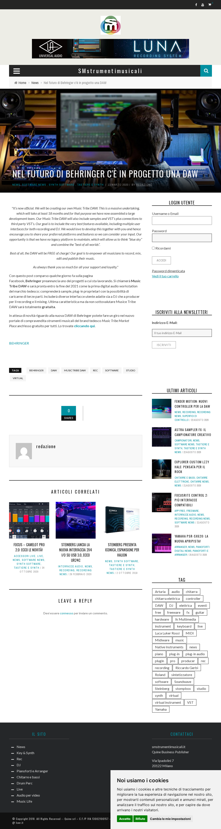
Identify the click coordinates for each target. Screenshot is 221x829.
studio (130, 370)
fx (187, 612)
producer (188, 661)
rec (95, 370)
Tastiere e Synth (90, 185)
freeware (173, 612)
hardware (162, 619)
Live (40, 556)
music (179, 640)
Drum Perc (25, 783)
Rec (19, 759)
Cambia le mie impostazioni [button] (170, 819)
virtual (18, 378)
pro (172, 661)
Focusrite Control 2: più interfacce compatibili (191, 500)
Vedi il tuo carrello (165, 276)
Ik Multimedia (185, 619)
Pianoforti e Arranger (32, 771)
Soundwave (182, 681)
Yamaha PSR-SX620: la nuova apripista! (191, 538)
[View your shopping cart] (210, 4)
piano (159, 654)
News (16, 185)
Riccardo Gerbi (186, 668)
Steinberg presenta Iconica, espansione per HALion (122, 550)
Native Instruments (169, 647)
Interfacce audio (70, 566)
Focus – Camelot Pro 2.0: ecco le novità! (29, 547)
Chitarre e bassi (185, 478)
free (158, 612)
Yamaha (161, 709)
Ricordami (163, 248)
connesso (66, 613)
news (193, 647)
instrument (163, 626)
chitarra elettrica (167, 598)
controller (193, 598)
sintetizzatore (181, 675)
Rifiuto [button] (140, 819)
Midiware (162, 640)
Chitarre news (199, 481)
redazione (144, 185)
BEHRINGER (19, 343)
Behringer (36, 370)
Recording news (199, 518)
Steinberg (162, 688)
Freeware (192, 511)
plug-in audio (195, 654)
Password (159, 231)
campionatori (183, 440)
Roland (160, 675)
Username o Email (165, 213)
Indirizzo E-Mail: (164, 322)
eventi (202, 605)
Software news (34, 185)
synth (159, 695)
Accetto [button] (125, 819)
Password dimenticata (168, 271)
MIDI (190, 633)
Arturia (160, 591)
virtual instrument (168, 702)
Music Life (24, 801)
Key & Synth (25, 753)
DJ (171, 605)
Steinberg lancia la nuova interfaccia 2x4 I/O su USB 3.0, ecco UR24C (75, 552)
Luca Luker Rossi (167, 633)
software (112, 370)
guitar (200, 612)
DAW (54, 370)
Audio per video (28, 795)
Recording (67, 570)
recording (162, 668)
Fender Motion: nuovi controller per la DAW (192, 404)
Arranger (181, 547)
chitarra (191, 591)
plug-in (174, 654)
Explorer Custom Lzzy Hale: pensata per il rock (192, 466)
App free (180, 511)
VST (190, 702)
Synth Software (61, 185)
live (200, 626)
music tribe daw (75, 370)
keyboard (184, 626)
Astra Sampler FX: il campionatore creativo (193, 432)
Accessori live (25, 556)
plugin (159, 661)
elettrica (185, 605)
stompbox (183, 688)
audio (176, 591)
